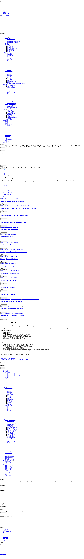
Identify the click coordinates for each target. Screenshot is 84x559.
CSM (53, 145)
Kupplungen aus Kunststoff (10, 85)
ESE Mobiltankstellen (9, 122)
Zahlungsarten (5, 538)
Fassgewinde (2, 546)
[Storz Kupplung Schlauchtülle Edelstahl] (11, 198)
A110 (3, 161)
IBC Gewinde (3, 547)
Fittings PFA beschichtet (9, 119)
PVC (26, 145)
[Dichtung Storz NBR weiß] (8, 277)
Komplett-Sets (9, 56)
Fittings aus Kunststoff (9, 111)
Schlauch (9, 61)
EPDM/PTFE (27, 146)
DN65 (44, 149)
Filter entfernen (3, 515)
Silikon (57, 145)
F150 (3, 164)
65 (2, 157)
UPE (6, 146)
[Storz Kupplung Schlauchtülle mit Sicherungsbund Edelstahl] (14, 205)
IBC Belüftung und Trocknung (12, 48)
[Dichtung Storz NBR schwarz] (9, 242)
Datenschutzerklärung (7, 531)
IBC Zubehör (5, 37)
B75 (2, 158)
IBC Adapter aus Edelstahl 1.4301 (13, 40)
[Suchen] (11, 516)
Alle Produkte (5, 36)
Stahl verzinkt (53, 146)
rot (28, 167)
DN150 (65, 149)
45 (2, 154)
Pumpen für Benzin (8, 71)
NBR (45, 146)
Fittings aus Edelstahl (9, 114)
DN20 (11, 149)
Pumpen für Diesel (8, 53)
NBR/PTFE (48, 145)
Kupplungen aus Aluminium (10, 104)
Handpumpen (9, 54)
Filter (8, 60)
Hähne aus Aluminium (9, 134)
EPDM (6, 145)
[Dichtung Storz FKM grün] (8, 263)
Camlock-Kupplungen (11, 96)
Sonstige (6, 128)
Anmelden (5, 12)
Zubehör (8, 82)
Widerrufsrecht (5, 529)
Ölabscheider (5, 142)
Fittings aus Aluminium (9, 110)
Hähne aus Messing (8, 133)
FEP (61, 145)
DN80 (52, 149)
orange (21, 167)
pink (25, 167)
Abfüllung (7, 44)
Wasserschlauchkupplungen (12, 94)
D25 (2, 151)
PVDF (30, 145)
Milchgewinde (3, 552)
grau (13, 167)
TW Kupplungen (10, 90)
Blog (4, 540)
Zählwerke (9, 58)
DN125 (60, 149)
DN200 (69, 149)
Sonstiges (6, 45)
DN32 (18, 149)
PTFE (48, 146)
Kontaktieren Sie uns (6, 13)
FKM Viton (11, 145)
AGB (4, 532)
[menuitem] (4, 3)
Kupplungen (5, 84)
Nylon (3, 146)
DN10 (3, 149)
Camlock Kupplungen (11, 86)
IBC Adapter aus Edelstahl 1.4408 (13, 41)
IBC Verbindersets (10, 49)
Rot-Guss (36, 146)
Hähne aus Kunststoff (9, 130)
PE (14, 146)
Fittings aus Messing (8, 118)
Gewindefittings (10, 112)
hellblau (17, 167)
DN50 (33, 149)
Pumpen (4, 52)
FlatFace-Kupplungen (11, 87)
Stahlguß (21, 146)
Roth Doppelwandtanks (9, 121)
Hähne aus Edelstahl (8, 131)
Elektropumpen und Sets (11, 81)
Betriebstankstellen (10, 59)
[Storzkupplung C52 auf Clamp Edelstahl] (11, 313)
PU (32, 146)
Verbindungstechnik (8, 139)
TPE (61, 146)
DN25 (14, 149)
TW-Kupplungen (10, 97)
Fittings (4, 109)
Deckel (6, 43)
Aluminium (17, 145)
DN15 (7, 149)
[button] (7, 358)
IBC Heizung (9, 51)
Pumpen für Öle (8, 62)
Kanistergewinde (3, 548)
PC (44, 145)
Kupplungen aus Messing (9, 98)
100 (2, 160)
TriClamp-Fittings (10, 116)
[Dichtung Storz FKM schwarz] (9, 256)
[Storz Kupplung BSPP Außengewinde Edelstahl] (12, 219)
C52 (2, 497)
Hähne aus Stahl (8, 135)
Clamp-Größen (3, 554)
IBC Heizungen (8, 126)
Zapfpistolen (9, 57)
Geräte (6, 140)
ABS (70, 145)
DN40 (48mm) (28, 149)
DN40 (22, 149)
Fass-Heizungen (8, 127)
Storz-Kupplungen (10, 108)
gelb (34, 167)
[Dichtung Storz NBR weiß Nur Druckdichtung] (12, 249)
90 (2, 159)
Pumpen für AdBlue (8, 79)
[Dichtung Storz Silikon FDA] (9, 284)
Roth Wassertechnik (8, 123)
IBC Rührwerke (10, 47)
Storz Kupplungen (10, 91)
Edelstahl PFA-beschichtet (37, 145)
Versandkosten (5, 537)
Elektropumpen (10, 55)
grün (10, 167)
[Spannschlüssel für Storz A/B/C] (8, 234)
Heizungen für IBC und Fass (8, 125)
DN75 (48, 149)
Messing (40, 146)
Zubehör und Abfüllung (9, 124)
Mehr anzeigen (3, 165)
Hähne (4, 129)
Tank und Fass (5, 120)
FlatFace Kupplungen (11, 93)
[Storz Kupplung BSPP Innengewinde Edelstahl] (12, 212)
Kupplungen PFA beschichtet (10, 95)
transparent (39, 167)
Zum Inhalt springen (4, 0)
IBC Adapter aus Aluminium (12, 42)
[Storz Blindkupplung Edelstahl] (9, 227)
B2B (3, 539)
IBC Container (10, 46)
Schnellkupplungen (10, 50)
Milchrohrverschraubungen (12, 113)
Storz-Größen (2, 553)
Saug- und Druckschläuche (10, 138)
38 (2, 153)
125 (2, 162)
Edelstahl (10, 146)
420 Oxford (75, 145)
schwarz (3, 167)
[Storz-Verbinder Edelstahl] (9, 291)
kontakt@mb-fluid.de (6, 525)
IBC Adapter (7, 38)
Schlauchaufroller (8, 141)
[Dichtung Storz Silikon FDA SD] (9, 270)
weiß (31, 167)
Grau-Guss (80, 145)
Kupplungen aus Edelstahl (10, 88)
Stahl (18, 146)
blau (7, 167)
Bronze (22, 145)
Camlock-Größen (3, 549)
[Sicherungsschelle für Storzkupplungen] (20, 306)
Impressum (5, 530)
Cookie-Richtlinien (37, 556)
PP (58, 146)
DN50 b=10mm (39, 149)
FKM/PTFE (65, 145)
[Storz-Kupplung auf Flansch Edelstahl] (19, 299)
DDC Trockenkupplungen (12, 92)
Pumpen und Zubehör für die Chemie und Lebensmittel (15, 83)
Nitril (3, 145)
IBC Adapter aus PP (11, 39)
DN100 (56, 149)
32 (2, 152)
